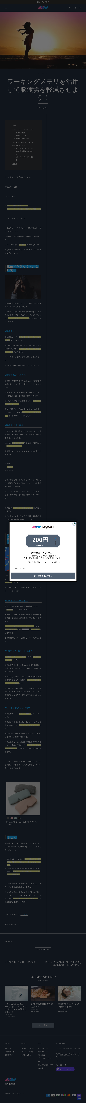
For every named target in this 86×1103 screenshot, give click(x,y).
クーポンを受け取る (43, 576)
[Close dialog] (74, 524)
